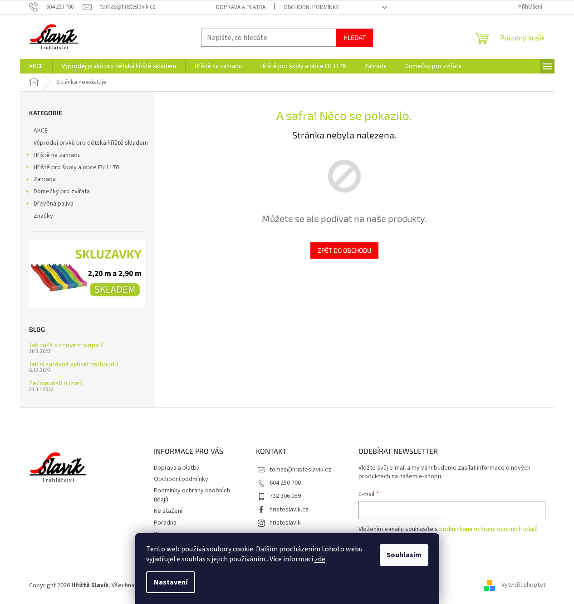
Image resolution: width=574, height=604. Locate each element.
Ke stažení (168, 511)
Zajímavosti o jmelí (56, 382)
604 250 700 (285, 482)
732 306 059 (285, 496)
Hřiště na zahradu (57, 155)
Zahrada (45, 179)
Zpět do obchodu (344, 250)
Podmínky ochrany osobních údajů (192, 495)
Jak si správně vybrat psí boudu (73, 363)
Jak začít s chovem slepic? (66, 344)
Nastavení (170, 582)
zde (319, 559)
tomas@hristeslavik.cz (300, 469)
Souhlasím (404, 555)
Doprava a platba (240, 7)
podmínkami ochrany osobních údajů (488, 529)
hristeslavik (285, 522)
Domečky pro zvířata (62, 191)
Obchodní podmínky (311, 7)
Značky (43, 216)
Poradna (165, 522)
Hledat (354, 37)
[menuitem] (36, 66)
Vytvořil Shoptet (523, 585)
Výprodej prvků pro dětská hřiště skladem (91, 142)
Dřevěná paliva (54, 203)
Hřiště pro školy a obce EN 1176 (76, 167)
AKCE (41, 130)
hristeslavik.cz (289, 509)
